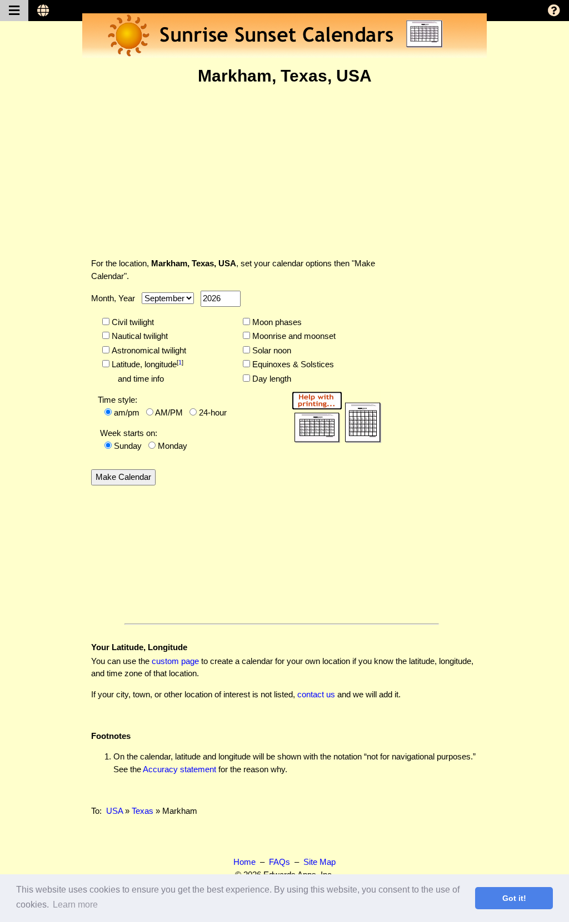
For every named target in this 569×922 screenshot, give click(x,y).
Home (244, 862)
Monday (172, 445)
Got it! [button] (514, 898)
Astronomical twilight (147, 350)
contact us (316, 694)
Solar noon (270, 350)
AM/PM (169, 412)
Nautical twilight (138, 336)
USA (114, 810)
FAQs (279, 862)
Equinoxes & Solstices (292, 364)
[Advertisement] (284, 171)
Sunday (128, 445)
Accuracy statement (179, 769)
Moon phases (276, 322)
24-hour (213, 412)
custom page (175, 661)
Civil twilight (131, 322)
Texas (142, 810)
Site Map (319, 862)
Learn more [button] (75, 904)
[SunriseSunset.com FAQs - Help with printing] (332, 415)
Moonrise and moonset (293, 336)
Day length (270, 378)
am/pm (126, 412)
